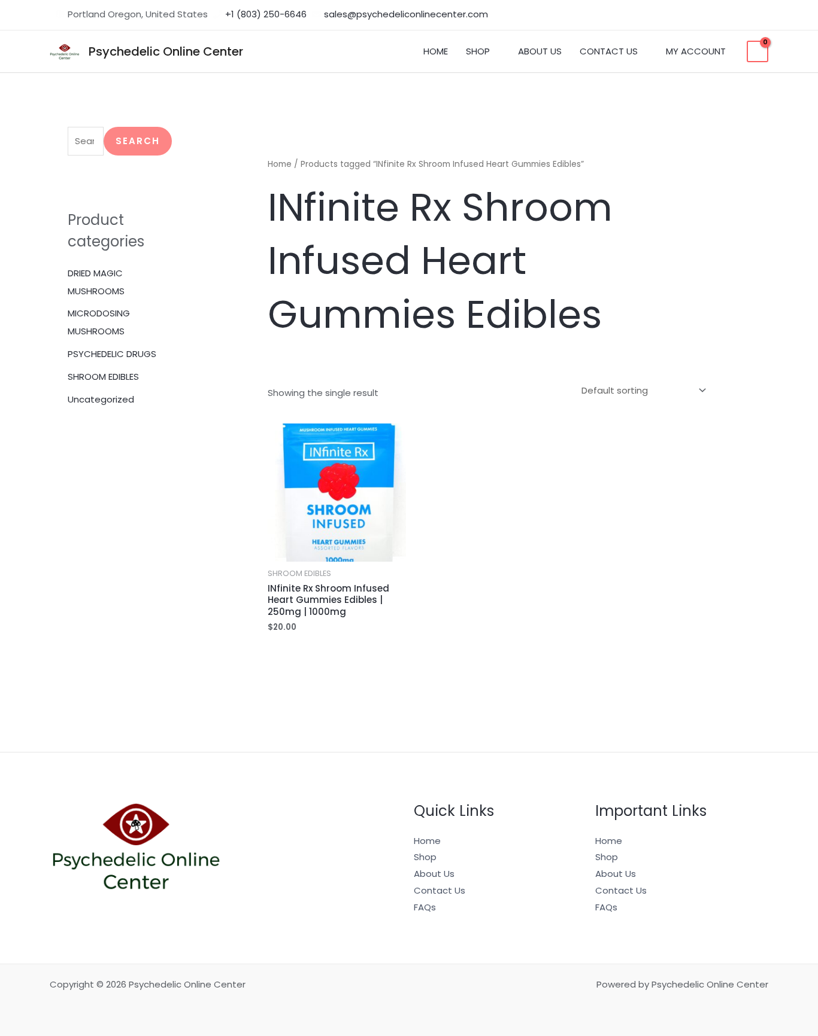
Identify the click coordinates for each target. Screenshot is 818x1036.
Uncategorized (101, 399)
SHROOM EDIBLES (103, 376)
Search (138, 141)
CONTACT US (609, 51)
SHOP (478, 51)
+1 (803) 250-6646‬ (266, 14)
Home (280, 164)
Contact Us (439, 890)
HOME (435, 51)
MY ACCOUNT (696, 51)
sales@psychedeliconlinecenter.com (406, 14)
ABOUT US (540, 51)
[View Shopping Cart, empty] (757, 51)
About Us (434, 873)
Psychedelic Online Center (166, 51)
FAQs (425, 907)
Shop (425, 857)
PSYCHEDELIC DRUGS (112, 354)
